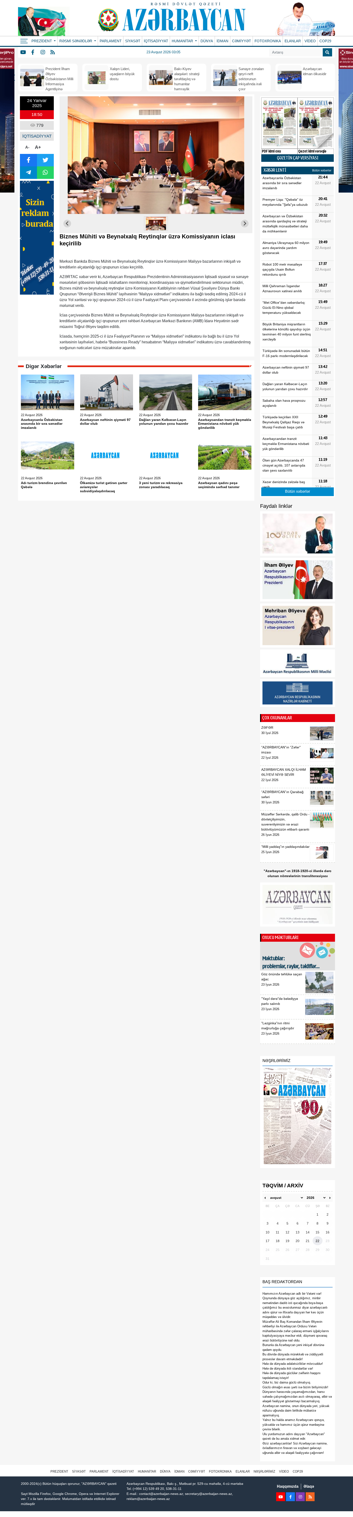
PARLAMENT (111, 41)
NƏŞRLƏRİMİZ (264, 1471)
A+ (38, 147)
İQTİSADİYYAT (156, 41)
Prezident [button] (42, 41)
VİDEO (310, 41)
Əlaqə (309, 1486)
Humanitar (147, 1471)
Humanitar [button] (183, 41)
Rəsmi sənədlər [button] (76, 41)
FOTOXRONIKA (268, 41)
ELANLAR (293, 41)
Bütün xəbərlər (321, 170)
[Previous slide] (67, 223)
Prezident (59, 1471)
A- (27, 147)
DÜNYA (207, 41)
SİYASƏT (132, 41)
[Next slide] (245, 223)
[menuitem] (156, 223)
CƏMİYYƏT (241, 41)
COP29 (325, 41)
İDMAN (222, 41)
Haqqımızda (287, 1486)
